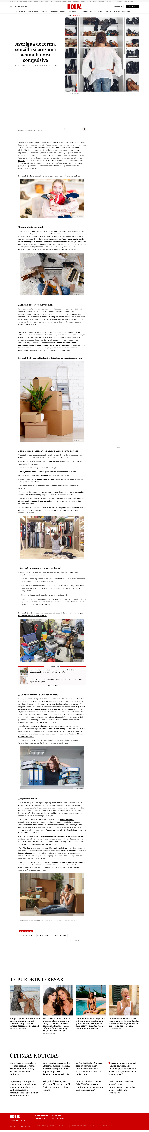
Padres (117, 11)
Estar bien (72, 11)
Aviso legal (40, 1126)
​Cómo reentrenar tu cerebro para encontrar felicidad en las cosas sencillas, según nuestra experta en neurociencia (124, 1022)
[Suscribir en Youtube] (26, 1126)
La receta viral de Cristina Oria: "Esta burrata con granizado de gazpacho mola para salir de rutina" (89, 1085)
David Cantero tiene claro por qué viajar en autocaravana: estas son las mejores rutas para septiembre (121, 1087)
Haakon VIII (58, 1)
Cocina (62, 11)
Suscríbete (133, 6)
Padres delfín (109, 1)
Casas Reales (33, 11)
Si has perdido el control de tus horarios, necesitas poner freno (56, 358)
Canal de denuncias (106, 1126)
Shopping (83, 11)
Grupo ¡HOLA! (58, 1118)
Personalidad (60, 935)
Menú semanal (118, 1)
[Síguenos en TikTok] (22, 1126)
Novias (108, 11)
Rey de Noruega (49, 1)
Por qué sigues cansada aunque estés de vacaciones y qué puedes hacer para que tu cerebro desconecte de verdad (25, 1022)
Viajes (100, 11)
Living (92, 11)
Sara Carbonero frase (86, 1)
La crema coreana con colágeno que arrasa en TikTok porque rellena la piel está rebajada (56, 680)
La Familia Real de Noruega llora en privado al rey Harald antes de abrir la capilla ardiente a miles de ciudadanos (89, 1068)
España (117, 6)
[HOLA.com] (74, 6)
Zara (69, 1)
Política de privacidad (82, 1126)
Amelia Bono (75, 1)
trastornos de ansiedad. (61, 234)
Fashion (44, 11)
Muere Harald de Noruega (25, 1)
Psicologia (42, 935)
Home (70, 15)
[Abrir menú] (11, 6)
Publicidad (40, 1118)
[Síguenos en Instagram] (11, 1126)
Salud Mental (26, 935)
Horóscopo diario (128, 1)
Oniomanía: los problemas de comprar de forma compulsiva (55, 176)
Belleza (54, 11)
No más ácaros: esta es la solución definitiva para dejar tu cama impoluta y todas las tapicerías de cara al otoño (53, 670)
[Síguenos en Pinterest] (29, 1126)
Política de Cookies (59, 1126)
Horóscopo (126, 11)
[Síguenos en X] (18, 1126)
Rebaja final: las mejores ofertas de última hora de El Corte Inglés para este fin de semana (56, 1085)
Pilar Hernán (23, 128)
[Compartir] (84, 129)
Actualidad (21, 11)
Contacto (56, 1116)
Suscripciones (41, 1116)
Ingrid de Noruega (38, 1)
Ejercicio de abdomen (98, 1)
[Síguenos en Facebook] (15, 1126)
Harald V (64, 1)
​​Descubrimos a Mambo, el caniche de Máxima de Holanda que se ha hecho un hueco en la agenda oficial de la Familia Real (122, 1068)
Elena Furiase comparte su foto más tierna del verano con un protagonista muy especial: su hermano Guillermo (23, 1068)
